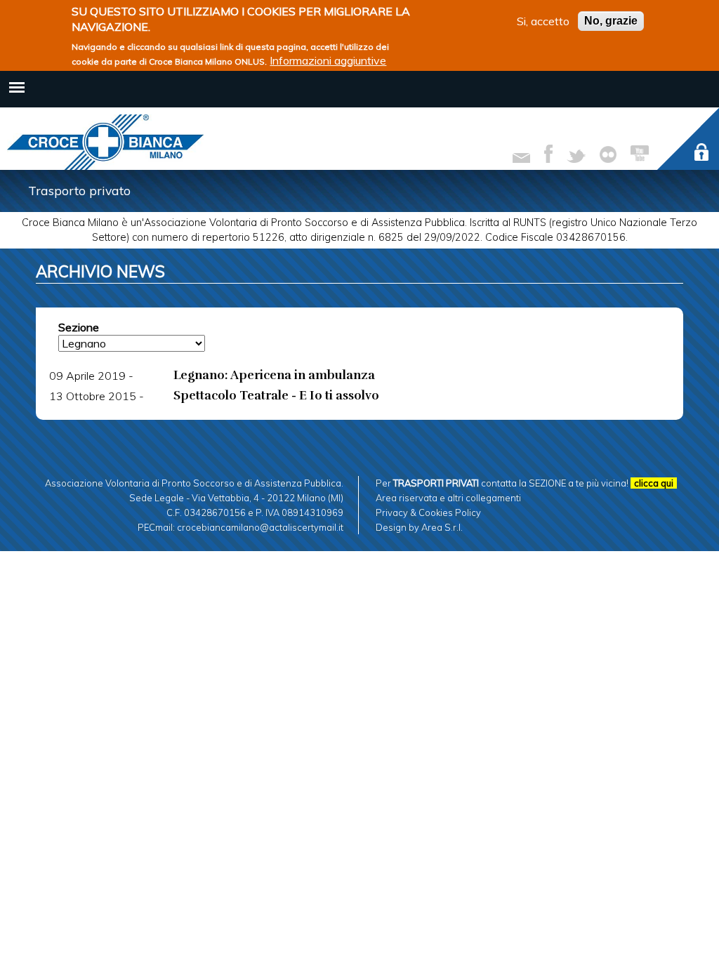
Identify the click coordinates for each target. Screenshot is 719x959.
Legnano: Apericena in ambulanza (274, 375)
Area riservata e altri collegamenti (448, 497)
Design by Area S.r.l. (419, 527)
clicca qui (653, 483)
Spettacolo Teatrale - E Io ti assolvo (276, 395)
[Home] (105, 142)
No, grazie (611, 21)
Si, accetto (543, 21)
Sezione (78, 327)
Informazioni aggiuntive (328, 60)
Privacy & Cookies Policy (428, 512)
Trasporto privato (79, 190)
